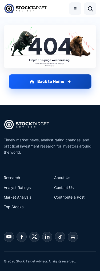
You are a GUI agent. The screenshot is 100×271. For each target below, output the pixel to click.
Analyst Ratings (17, 187)
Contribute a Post (69, 197)
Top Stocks (13, 206)
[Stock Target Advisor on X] (34, 237)
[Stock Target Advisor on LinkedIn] (47, 237)
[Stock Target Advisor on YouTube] (9, 237)
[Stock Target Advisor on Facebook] (22, 237)
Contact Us (64, 187)
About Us (62, 177)
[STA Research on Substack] (73, 237)
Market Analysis (17, 197)
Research (12, 177)
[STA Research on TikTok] (60, 237)
